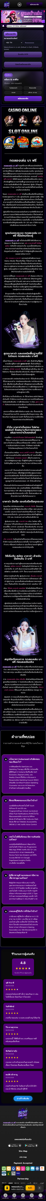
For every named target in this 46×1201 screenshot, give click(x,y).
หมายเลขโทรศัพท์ (10, 38)
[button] (19, 4)
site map (23, 1157)
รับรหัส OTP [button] (23, 54)
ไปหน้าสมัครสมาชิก (23, 64)
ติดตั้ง (30, 1188)
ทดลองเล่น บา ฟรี (9, 1122)
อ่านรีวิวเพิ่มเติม (23, 1098)
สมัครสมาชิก (23, 98)
